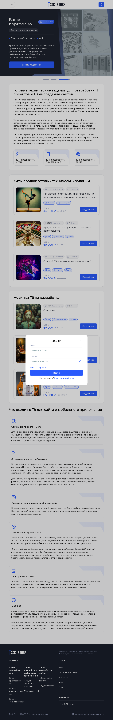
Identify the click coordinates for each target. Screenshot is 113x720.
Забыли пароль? (38, 367)
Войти (56, 373)
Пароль (33, 356)
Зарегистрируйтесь (64, 378)
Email (32, 345)
